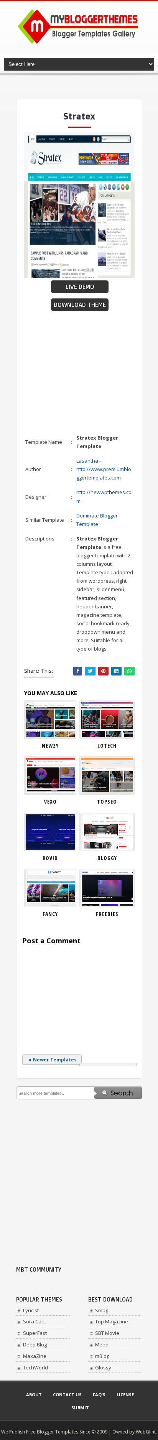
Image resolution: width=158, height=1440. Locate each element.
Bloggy (107, 858)
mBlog (102, 1356)
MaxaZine (34, 1356)
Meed (102, 1344)
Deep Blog (35, 1344)
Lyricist (31, 1310)
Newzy (50, 745)
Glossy (103, 1367)
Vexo (50, 801)
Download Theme (80, 304)
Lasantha (87, 460)
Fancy (50, 914)
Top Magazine (111, 1321)
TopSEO (107, 801)
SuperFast (35, 1333)
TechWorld (35, 1367)
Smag (101, 1310)
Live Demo (80, 286)
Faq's (99, 1394)
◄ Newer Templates (52, 1059)
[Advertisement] (87, 86)
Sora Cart (34, 1321)
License (125, 1394)
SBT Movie (107, 1333)
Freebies (107, 914)
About (34, 1394)
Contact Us (67, 1394)
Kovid (50, 858)
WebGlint (146, 1431)
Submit (80, 1407)
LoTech (107, 745)
